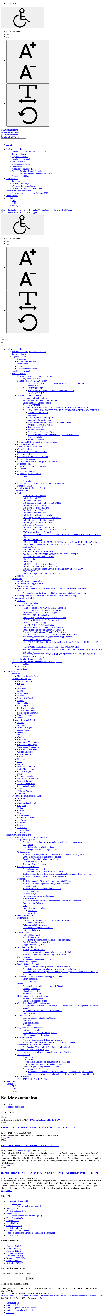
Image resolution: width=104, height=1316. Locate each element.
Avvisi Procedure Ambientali (27, 1216)
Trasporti (12, 1220)
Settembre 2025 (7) (14, 1263)
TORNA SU (11, 3)
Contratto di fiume (15, 1228)
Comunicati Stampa (21, 1150)
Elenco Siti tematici (30, 1296)
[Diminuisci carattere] (27, 72)
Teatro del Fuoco (15, 1235)
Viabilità (12, 1223)
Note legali (15, 1296)
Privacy (4, 1296)
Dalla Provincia (14, 1218)
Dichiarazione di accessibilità (53, 1296)
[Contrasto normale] (7, 34)
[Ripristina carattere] (27, 116)
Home (9, 1104)
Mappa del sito (96, 1296)
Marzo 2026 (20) (13, 1248)
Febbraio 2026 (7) (14, 1251)
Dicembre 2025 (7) (14, 1256)
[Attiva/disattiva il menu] (2, 342)
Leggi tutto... (6, 1138)
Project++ (44, 1298)
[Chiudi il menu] (2, 345)
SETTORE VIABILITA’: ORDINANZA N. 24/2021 (30, 1145)
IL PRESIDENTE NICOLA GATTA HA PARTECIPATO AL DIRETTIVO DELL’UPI (49, 1173)
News (15, 1178)
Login (9, 144)
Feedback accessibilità (78, 1296)
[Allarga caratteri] (27, 94)
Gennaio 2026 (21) (14, 1253)
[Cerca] (2, 337)
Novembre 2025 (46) (15, 1258)
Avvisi (11, 1213)
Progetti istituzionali (16, 1211)
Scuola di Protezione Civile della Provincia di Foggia (30, 1233)
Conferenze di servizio (17, 1230)
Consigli (17, 1203)
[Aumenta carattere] (27, 51)
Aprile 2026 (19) (13, 1246)
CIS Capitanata (14, 1225)
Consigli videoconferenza (29, 1206)
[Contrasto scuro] (7, 37)
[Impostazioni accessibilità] (22, 17)
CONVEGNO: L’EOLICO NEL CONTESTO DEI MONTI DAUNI (38, 1127)
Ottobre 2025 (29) (14, 1260)
